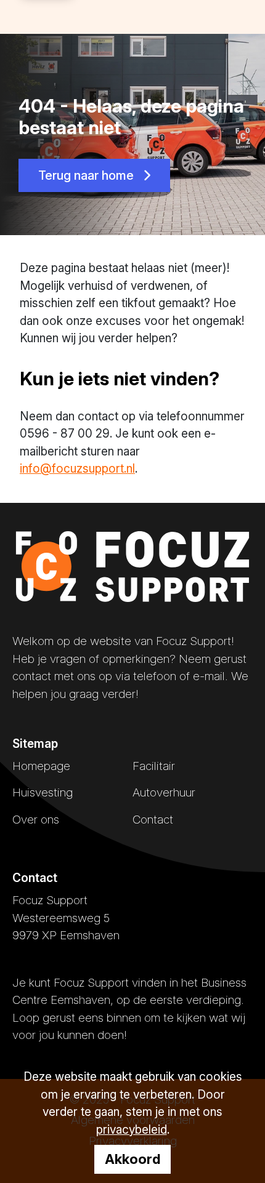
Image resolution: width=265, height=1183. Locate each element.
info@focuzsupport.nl (77, 469)
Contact (152, 819)
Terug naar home (87, 175)
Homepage (41, 766)
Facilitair (153, 766)
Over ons (35, 819)
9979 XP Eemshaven (66, 935)
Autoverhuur (163, 792)
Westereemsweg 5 (61, 918)
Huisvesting (42, 792)
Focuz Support (50, 900)
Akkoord (132, 1159)
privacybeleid (131, 1130)
